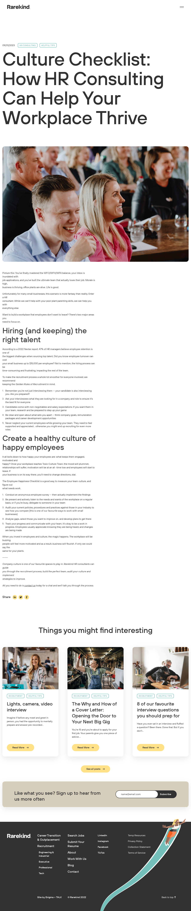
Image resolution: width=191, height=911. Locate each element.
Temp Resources (136, 835)
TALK (59, 897)
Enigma (50, 897)
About (72, 852)
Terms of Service (136, 852)
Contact (73, 872)
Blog (71, 865)
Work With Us (77, 859)
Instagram (103, 841)
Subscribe (165, 794)
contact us (29, 585)
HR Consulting (28, 45)
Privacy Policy (135, 841)
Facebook (103, 847)
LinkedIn (102, 835)
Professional (45, 867)
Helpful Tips (48, 45)
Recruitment (16, 696)
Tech (41, 873)
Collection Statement (139, 847)
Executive (44, 861)
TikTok (101, 852)
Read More (18, 747)
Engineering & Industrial (46, 854)
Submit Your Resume (76, 844)
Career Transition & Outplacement (49, 838)
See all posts (93, 768)
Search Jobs (76, 836)
